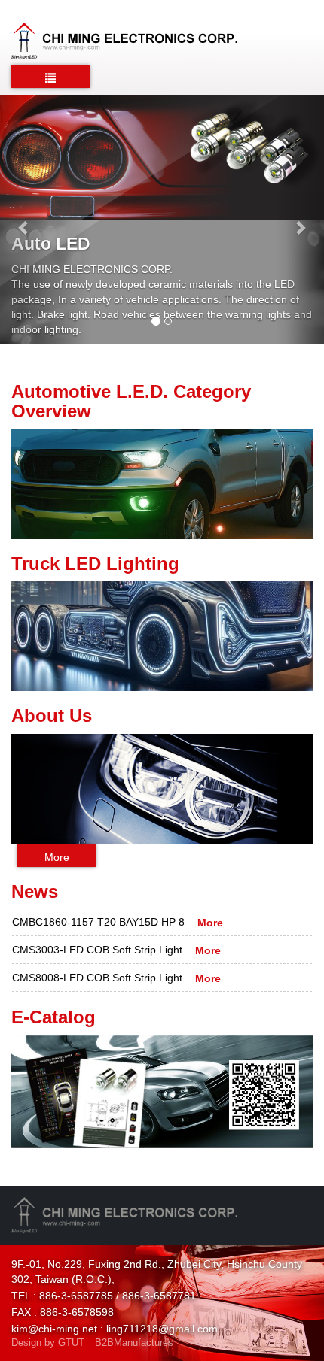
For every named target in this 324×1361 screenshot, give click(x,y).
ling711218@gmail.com (162, 1329)
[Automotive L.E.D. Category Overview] (162, 483)
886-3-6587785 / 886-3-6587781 (117, 1296)
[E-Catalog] (162, 1091)
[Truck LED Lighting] (162, 635)
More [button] (56, 857)
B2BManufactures (134, 1342)
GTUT (71, 1342)
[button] (24, 219)
